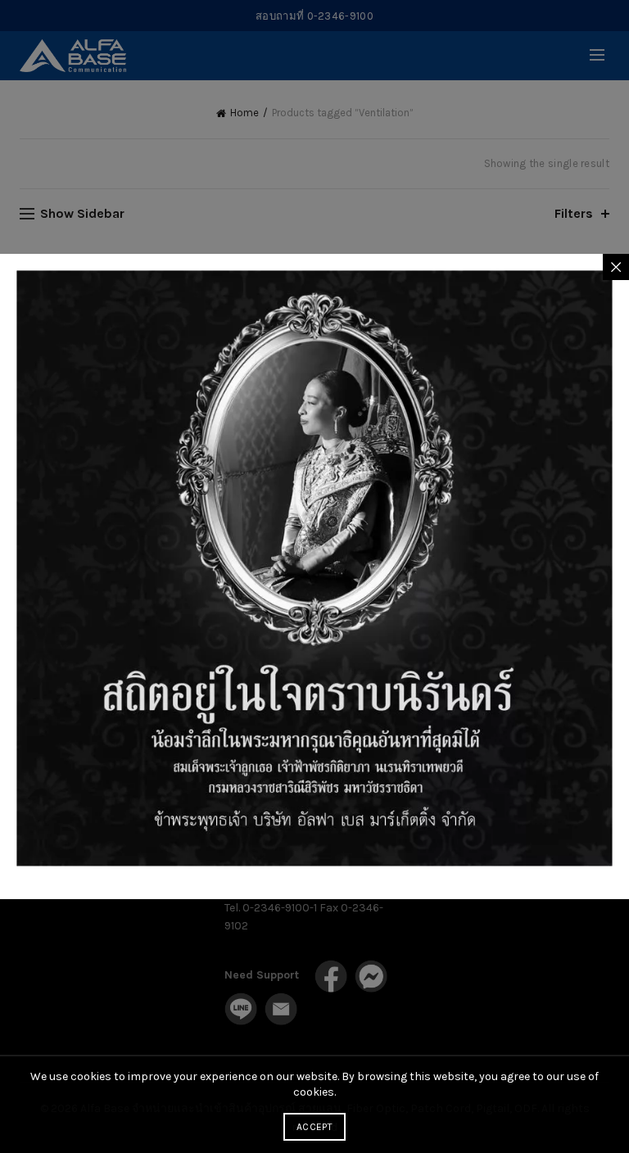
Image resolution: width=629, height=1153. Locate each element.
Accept (314, 1127)
